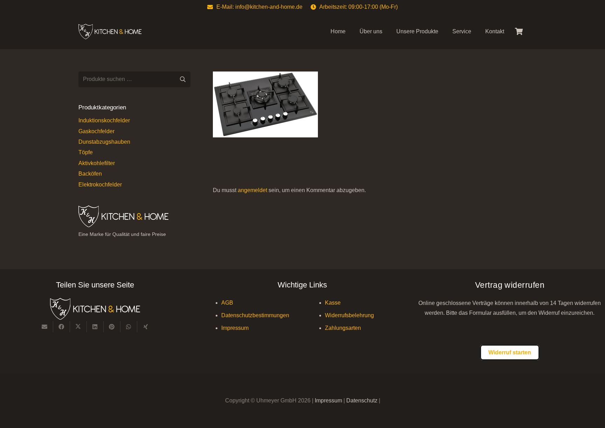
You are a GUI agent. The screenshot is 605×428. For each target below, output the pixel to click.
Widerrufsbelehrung (349, 315)
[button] (443, 31)
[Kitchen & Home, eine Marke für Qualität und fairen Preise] (110, 32)
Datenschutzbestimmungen (255, 315)
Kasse (333, 303)
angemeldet (252, 190)
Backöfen (90, 174)
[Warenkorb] (519, 31)
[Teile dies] (61, 326)
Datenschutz (362, 400)
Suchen (182, 79)
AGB (227, 303)
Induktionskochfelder (104, 120)
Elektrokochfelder (100, 185)
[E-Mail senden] (44, 326)
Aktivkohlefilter (96, 163)
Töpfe (85, 152)
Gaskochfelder (96, 131)
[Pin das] (112, 326)
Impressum (235, 328)
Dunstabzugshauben (104, 142)
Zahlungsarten (343, 328)
